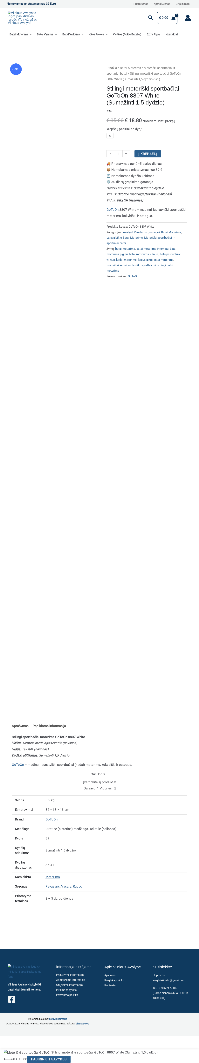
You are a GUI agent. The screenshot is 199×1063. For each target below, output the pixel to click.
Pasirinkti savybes (49, 1059)
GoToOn (112, 210)
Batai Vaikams (71, 34)
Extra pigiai (153, 34)
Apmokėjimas (162, 3)
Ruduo (77, 886)
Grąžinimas (182, 3)
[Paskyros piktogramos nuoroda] (187, 18)
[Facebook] (12, 999)
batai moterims (125, 248)
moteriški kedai (116, 265)
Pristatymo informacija (70, 974)
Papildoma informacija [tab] (49, 726)
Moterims (52, 877)
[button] (150, 18)
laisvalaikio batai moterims (155, 260)
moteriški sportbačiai (142, 265)
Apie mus (109, 975)
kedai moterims (126, 260)
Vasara (66, 886)
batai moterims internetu (152, 248)
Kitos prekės (96, 34)
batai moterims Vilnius (144, 254)
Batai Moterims (19, 34)
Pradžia (111, 68)
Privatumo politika (67, 995)
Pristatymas (141, 3)
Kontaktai (172, 34)
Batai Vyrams (45, 34)
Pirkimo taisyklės (66, 989)
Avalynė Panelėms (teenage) (141, 232)
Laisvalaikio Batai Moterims (124, 237)
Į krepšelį (147, 154)
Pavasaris (52, 886)
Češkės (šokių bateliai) (127, 34)
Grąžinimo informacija (69, 984)
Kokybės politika (114, 980)
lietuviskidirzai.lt (58, 1018)
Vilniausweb (82, 1023)
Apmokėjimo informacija (71, 979)
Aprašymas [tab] (20, 726)
